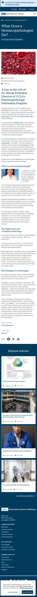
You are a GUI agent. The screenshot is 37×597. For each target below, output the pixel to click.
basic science (5, 116)
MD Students (4, 527)
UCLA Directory (5, 557)
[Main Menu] (35, 14)
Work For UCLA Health (7, 547)
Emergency (4, 569)
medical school (18, 122)
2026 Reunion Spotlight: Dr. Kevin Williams (17, 451)
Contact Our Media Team (7, 567)
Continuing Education (7, 537)
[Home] (2, 20)
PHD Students (5, 532)
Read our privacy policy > (26, 588)
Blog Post (4, 333)
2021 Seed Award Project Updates (14, 381)
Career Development (7, 325)
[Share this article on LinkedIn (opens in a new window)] (18, 339)
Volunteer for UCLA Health (8, 549)
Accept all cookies (27, 592)
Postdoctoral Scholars (7, 534)
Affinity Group (5, 564)
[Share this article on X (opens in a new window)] (13, 339)
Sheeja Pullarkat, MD (26, 116)
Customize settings (13, 592)
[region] (18, 588)
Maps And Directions (6, 559)
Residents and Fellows (7, 529)
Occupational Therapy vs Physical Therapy (16, 485)
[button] (22, 9)
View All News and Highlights (25, 496)
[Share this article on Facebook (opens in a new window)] (8, 339)
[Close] (33, 582)
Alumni (3, 562)
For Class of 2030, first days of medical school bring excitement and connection (18, 416)
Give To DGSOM (5, 544)
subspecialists (5, 143)
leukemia (25, 145)
